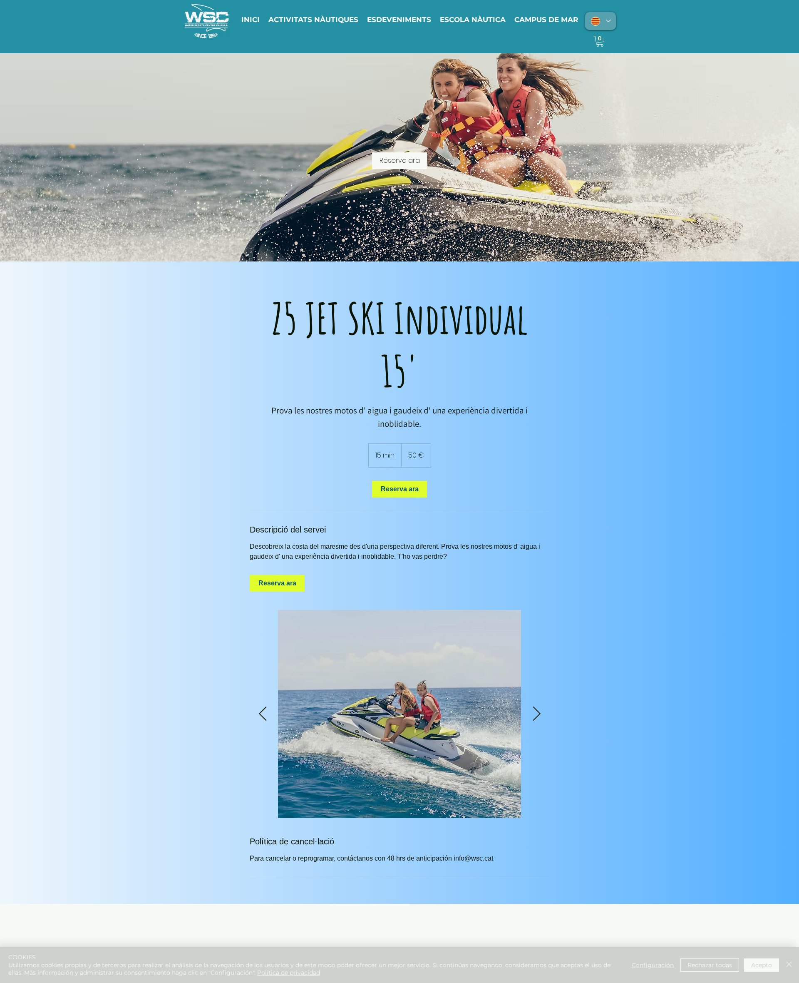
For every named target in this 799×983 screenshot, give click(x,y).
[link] (399, 160)
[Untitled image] (399, 714)
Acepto (761, 965)
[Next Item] (536, 714)
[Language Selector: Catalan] (600, 21)
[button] (599, 41)
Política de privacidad (288, 972)
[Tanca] (789, 964)
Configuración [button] (653, 965)
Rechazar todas (709, 965)
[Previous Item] (262, 714)
